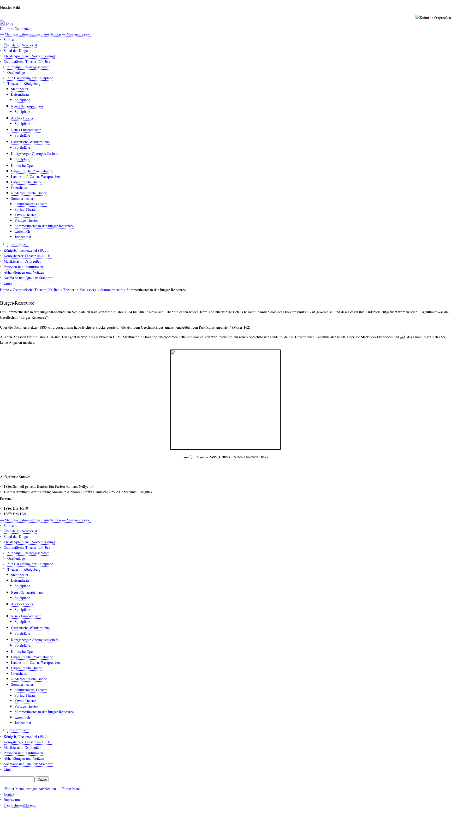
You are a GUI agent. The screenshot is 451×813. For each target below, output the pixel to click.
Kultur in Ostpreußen (15, 28)
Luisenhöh (22, 231)
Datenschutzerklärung (19, 805)
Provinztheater (18, 244)
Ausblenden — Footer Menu (60, 788)
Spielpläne (22, 99)
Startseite (10, 39)
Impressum (12, 799)
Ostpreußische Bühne (26, 181)
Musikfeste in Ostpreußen (22, 261)
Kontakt (9, 794)
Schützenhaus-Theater (31, 203)
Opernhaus (19, 187)
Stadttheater (19, 88)
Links (8, 283)
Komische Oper (22, 165)
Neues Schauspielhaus (27, 106)
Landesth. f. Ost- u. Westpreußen (35, 176)
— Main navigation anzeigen (21, 34)
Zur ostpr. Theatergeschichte (28, 66)
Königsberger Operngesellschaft (34, 153)
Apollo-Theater (22, 118)
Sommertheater (22, 198)
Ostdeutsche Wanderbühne (30, 141)
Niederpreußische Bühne (29, 192)
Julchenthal (23, 236)
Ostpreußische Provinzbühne (32, 170)
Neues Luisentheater (26, 129)
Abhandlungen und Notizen (24, 272)
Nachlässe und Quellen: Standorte (28, 277)
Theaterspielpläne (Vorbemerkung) (29, 55)
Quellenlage (16, 72)
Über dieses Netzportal (20, 45)
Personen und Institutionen (23, 266)
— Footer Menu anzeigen (19, 788)
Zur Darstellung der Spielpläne (30, 77)
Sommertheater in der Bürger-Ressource (44, 225)
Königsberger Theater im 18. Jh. (28, 255)
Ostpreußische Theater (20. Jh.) (27, 61)
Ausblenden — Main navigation (67, 34)
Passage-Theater (26, 220)
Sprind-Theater (26, 209)
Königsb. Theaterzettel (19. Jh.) (27, 250)
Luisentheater (21, 94)
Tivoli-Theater (25, 214)
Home (4, 289)
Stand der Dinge (16, 50)
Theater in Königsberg (23, 83)
